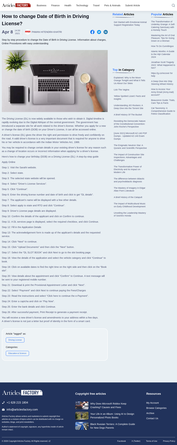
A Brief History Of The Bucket (128, 114)
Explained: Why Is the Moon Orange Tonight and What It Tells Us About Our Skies (129, 80)
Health (67, 5)
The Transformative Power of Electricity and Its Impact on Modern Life (128, 169)
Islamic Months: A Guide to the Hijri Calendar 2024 (162, 54)
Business (41, 5)
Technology (82, 5)
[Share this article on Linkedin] (106, 32)
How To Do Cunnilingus (162, 46)
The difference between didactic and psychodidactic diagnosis (129, 180)
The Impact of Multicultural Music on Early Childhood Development (129, 205)
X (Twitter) (136, 441)
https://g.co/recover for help (162, 74)
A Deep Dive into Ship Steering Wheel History (162, 82)
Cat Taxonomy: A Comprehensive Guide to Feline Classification (163, 111)
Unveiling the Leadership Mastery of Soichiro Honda (130, 214)
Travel (96, 5)
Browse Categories (156, 408)
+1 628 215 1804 (17, 402)
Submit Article (132, 5)
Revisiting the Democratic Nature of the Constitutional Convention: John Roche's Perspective (129, 124)
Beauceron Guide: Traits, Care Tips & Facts (163, 101)
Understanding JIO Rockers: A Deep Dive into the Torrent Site (128, 106)
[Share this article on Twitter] (99, 32)
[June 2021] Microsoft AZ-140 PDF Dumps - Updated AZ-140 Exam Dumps (130, 136)
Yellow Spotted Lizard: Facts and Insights (129, 97)
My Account (152, 402)
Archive (150, 413)
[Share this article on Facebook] (92, 32)
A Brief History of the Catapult (128, 197)
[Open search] (173, 5)
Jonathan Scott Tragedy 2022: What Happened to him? (163, 65)
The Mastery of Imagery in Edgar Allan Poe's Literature (129, 189)
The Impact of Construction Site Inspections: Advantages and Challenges (129, 157)
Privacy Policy (169, 441)
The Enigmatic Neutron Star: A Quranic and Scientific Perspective (130, 146)
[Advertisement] (134, 48)
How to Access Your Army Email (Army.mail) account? (162, 92)
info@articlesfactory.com (22, 409)
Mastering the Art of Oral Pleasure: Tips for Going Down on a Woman (163, 38)
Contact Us (152, 418)
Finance (55, 5)
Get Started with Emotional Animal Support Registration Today (130, 23)
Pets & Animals (112, 5)
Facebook (121, 441)
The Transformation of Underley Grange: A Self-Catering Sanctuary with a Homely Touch (163, 25)
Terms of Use (151, 441)
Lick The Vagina (121, 89)
